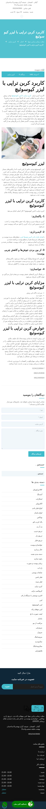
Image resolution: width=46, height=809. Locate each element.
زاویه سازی (38, 559)
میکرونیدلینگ (37, 646)
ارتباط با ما (40, 759)
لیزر (40, 600)
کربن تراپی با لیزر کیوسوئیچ (21, 95)
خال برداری (38, 549)
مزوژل (39, 632)
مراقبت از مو (37, 623)
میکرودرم (38, 641)
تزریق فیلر (38, 540)
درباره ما (41, 752)
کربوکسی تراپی (36, 591)
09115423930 (17, 8)
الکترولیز (39, 504)
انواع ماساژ (38, 513)
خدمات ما (40, 755)
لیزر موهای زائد (36, 609)
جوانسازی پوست (36, 545)
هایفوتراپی (38, 651)
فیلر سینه (39, 582)
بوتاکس (39, 517)
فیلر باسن (38, 577)
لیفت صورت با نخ (36, 614)
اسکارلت (39, 499)
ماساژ (40, 618)
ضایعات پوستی (37, 572)
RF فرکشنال (37, 490)
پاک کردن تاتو (37, 522)
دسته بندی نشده (36, 554)
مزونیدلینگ (38, 637)
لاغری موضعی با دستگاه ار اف (31, 595)
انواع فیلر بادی (37, 508)
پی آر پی (39, 526)
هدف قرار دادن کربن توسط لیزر (31, 237)
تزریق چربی (38, 531)
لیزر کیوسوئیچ (37, 605)
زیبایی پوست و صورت (34, 563)
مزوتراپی (39, 628)
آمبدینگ (39, 494)
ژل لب (39, 568)
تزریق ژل (39, 536)
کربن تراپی (11, 74)
